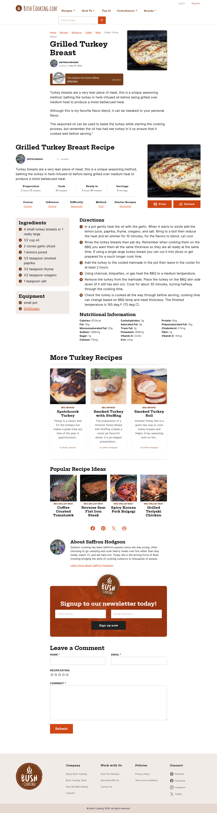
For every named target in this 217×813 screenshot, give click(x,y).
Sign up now (108, 625)
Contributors (126, 10)
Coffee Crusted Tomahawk (63, 511)
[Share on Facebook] (93, 528)
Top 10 (106, 10)
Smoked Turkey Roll (149, 414)
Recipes (66, 10)
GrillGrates (32, 309)
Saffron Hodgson (68, 62)
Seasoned (76, 206)
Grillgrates (72, 81)
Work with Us (111, 765)
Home (53, 32)
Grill (101, 206)
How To (87, 10)
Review (189, 204)
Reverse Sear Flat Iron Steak (93, 511)
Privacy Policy (142, 774)
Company (73, 765)
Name (55, 654)
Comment (58, 683)
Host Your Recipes (110, 774)
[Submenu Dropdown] (94, 10)
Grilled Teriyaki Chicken (153, 511)
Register (196, 3)
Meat (98, 32)
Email (116, 654)
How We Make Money (77, 786)
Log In (181, 3)
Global (52, 206)
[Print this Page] (124, 528)
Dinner (28, 206)
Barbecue (77, 32)
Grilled (88, 32)
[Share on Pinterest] (103, 528)
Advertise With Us (110, 780)
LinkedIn (70, 793)
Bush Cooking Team (76, 780)
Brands (149, 10)
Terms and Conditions (146, 780)
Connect (176, 765)
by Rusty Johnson (68, 447)
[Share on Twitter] (114, 528)
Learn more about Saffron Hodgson (91, 565)
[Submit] (102, 20)
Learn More (116, 79)
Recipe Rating (60, 670)
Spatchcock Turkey (68, 414)
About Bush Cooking (76, 774)
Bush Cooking (37, 8)
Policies (141, 765)
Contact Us (106, 786)
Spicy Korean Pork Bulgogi (123, 509)
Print (162, 204)
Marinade (125, 206)
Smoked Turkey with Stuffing (108, 414)
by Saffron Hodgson (108, 447)
